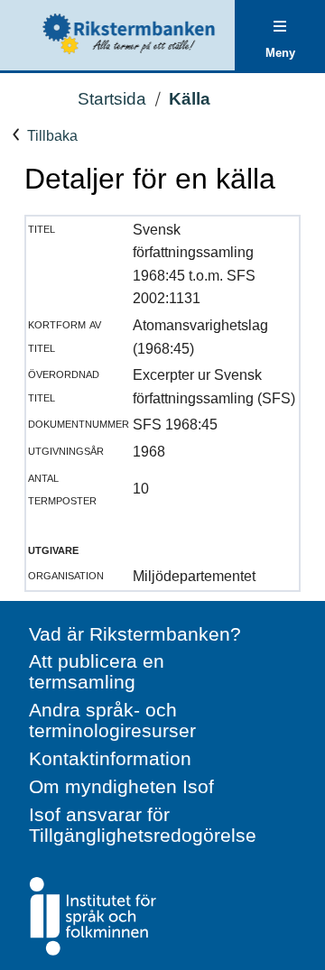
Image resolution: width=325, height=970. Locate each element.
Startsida (112, 98)
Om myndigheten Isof (121, 786)
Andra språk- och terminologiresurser (112, 720)
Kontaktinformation (110, 758)
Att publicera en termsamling (96, 671)
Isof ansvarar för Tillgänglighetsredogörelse (142, 824)
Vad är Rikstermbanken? (135, 634)
